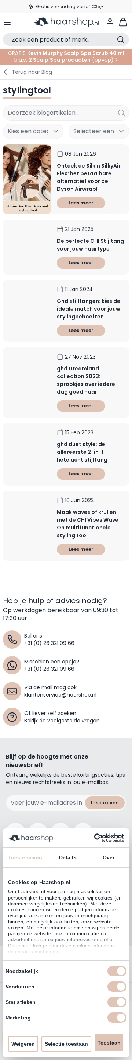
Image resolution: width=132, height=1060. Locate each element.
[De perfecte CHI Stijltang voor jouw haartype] (27, 247)
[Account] (110, 22)
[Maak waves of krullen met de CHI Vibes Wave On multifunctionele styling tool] (27, 526)
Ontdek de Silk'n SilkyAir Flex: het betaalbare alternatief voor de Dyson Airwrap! (89, 177)
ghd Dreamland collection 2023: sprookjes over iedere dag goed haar (86, 380)
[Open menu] (7, 22)
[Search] (121, 39)
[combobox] (66, 113)
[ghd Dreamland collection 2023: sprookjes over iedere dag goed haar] (27, 382)
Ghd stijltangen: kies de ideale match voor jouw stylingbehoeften (88, 308)
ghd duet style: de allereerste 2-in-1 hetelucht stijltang (82, 452)
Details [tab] (68, 857)
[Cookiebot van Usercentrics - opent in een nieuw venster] (93, 837)
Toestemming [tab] (25, 857)
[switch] (116, 986)
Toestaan (109, 1043)
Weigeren (23, 1044)
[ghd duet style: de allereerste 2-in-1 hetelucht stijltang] (27, 454)
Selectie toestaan (66, 1044)
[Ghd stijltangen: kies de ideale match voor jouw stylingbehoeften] (27, 311)
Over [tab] (108, 857)
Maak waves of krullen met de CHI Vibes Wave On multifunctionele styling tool (87, 523)
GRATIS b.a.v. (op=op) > (66, 56)
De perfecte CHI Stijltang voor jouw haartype (90, 244)
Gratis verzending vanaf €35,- (70, 6)
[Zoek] (121, 113)
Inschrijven (105, 802)
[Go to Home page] (66, 22)
